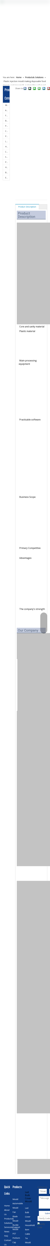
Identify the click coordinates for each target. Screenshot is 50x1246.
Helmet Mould (7, 167)
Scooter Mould (7, 157)
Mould (7, 105)
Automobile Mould (7, 110)
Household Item (7, 146)
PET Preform (7, 126)
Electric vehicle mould (7, 177)
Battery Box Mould (7, 172)
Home (7, 1205)
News (6, 1231)
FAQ (6, 1236)
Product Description (27, 206)
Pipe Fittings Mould (7, 162)
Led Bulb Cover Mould (7, 141)
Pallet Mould (7, 136)
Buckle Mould (7, 120)
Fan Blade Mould (7, 115)
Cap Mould (7, 131)
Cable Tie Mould (7, 151)
